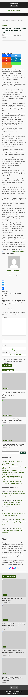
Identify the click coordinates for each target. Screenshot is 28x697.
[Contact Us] (16, 6)
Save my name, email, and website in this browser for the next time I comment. (14, 361)
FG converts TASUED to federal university (11, 293)
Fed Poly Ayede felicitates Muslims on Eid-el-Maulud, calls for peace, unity (14, 433)
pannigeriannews (8, 35)
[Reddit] (6, 58)
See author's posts (14, 275)
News (10, 415)
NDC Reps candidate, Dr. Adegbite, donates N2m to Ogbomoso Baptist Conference (12, 478)
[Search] (24, 14)
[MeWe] (16, 60)
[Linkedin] (16, 58)
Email (4, 346)
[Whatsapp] (16, 63)
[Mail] (18, 568)
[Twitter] (16, 55)
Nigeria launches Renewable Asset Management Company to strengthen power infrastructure (13, 472)
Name (4, 339)
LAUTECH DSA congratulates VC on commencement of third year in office (13, 494)
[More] (7, 66)
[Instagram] (13, 568)
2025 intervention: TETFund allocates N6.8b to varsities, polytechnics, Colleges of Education (13, 301)
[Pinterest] (6, 60)
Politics (5, 594)
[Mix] (6, 63)
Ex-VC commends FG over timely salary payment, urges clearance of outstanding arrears (14, 381)
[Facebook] (6, 55)
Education (4, 25)
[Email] (14, 286)
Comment (5, 317)
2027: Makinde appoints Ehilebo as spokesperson (14, 588)
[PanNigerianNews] (11, 6)
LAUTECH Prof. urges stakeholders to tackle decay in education (13, 530)
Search (4, 450)
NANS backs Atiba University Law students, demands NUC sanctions (14, 408)
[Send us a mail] (14, 6)
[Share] (14, 288)
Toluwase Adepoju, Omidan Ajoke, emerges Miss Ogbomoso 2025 (14, 522)
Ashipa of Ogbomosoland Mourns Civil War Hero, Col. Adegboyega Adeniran (13, 513)
